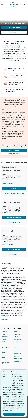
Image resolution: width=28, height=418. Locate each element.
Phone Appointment (14, 150)
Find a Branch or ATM (14, 249)
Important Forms (6, 360)
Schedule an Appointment (14, 27)
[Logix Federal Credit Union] (14, 4)
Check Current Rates (14, 32)
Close (14, 414)
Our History (5, 334)
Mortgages (16, 341)
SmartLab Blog (17, 353)
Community (5, 336)
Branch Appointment (14, 153)
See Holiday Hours (7, 183)
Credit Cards (17, 334)
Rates (3, 357)
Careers (4, 339)
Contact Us (5, 341)
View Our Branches (14, 254)
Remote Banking (18, 358)
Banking (16, 331)
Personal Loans (17, 339)
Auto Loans (16, 336)
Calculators (5, 355)
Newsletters (16, 356)
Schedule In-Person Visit (14, 217)
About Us (4, 331)
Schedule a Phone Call (14, 222)
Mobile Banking (17, 361)
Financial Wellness (18, 351)
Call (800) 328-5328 (14, 188)
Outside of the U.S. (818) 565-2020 (14, 193)
